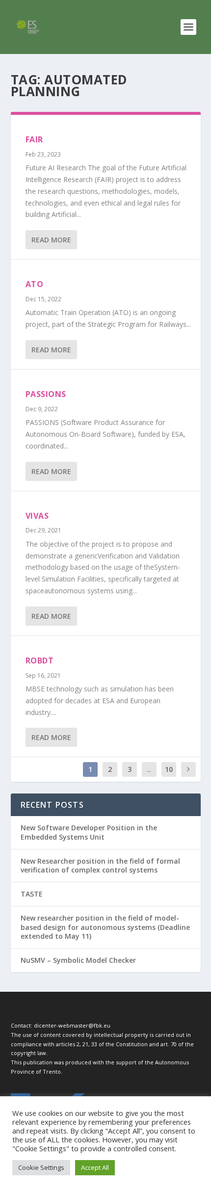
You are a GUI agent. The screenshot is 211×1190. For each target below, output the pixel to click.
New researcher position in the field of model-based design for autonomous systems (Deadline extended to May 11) (105, 926)
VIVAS (37, 515)
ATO (35, 284)
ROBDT (40, 660)
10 (169, 769)
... (149, 769)
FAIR (34, 139)
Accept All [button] (95, 1167)
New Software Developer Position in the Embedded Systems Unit (89, 832)
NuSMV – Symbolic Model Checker (78, 960)
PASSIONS (46, 394)
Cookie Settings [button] (41, 1167)
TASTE (32, 894)
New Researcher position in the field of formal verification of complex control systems (100, 865)
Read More (51, 239)
